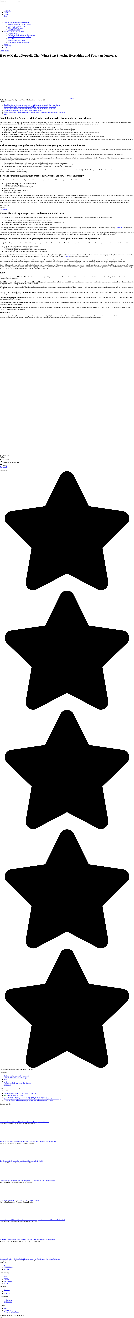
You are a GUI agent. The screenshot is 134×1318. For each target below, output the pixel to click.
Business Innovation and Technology (19, 24)
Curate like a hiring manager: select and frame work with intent (23, 110)
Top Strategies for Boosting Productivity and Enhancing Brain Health (21, 1161)
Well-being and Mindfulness (16, 40)
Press (5, 1308)
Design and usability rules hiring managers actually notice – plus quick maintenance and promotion (34, 112)
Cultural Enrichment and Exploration (19, 37)
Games (6, 12)
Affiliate (6, 1269)
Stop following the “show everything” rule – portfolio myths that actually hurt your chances (32, 105)
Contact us (7, 1310)
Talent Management (14, 30)
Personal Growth (13, 33)
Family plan (7, 1293)
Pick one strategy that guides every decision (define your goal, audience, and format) (30, 107)
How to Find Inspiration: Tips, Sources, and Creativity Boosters (19, 1200)
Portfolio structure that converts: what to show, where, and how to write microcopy (29, 108)
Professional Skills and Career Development (21, 35)
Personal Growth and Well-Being (14, 31)
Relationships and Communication (18, 42)
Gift (5, 1291)
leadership (67, 256)
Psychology (7, 45)
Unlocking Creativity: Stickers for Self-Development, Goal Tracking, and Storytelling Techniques (30, 1259)
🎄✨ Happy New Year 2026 (13, 1095)
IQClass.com (8, 1302)
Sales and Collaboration (15, 28)
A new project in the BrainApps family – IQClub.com (20, 1093)
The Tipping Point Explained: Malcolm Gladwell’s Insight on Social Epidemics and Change (32, 1099)
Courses (6, 14)
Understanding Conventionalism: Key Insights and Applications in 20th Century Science (27, 1180)
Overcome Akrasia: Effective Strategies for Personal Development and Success (28, 1100)
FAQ (5, 114)
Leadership (119, 227)
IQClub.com (8, 1300)
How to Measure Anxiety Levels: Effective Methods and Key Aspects (25, 1097)
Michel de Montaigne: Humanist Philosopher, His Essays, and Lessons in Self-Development (28, 1141)
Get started (3, 209)
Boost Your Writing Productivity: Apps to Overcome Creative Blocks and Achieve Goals (27, 1239)
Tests (5, 16)
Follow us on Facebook (11, 1312)
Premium (7, 1290)
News (6, 44)
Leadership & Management (16, 26)
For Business (8, 1281)
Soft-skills (11, 38)
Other (5, 47)
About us (7, 1266)
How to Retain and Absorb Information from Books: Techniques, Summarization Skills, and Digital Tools (32, 1220)
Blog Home (7, 11)
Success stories (8, 1268)
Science (6, 1283)
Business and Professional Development (16, 23)
